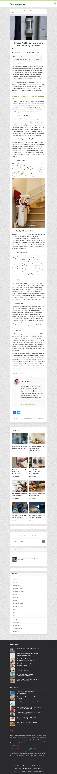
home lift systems (29, 88)
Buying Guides (16, 585)
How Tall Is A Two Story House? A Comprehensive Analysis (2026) (25, 674)
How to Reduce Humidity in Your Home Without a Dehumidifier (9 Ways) (27, 659)
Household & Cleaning (18, 606)
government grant (29, 121)
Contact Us (31, 765)
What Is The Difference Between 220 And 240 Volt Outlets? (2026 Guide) (28, 669)
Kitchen (15, 613)
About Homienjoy (24, 765)
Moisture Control (17, 616)
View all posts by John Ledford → (28, 404)
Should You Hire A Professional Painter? (27, 702)
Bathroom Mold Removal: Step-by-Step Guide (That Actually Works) (27, 654)
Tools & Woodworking (18, 628)
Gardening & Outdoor (18, 603)
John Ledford (17, 52)
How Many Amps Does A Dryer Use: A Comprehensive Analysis (26, 718)
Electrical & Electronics (18, 591)
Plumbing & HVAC (17, 622)
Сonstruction (16, 631)
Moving (15, 619)
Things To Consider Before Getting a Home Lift (26, 59)
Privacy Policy (17, 765)
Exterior (15, 594)
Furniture (15, 597)
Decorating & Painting (18, 588)
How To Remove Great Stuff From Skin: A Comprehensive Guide (27, 723)
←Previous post (21, 535)
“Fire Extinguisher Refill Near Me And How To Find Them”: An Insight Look (29, 707)
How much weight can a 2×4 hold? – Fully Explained (28, 697)
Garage (15, 600)
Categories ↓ (41, 418)
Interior (15, 609)
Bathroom (15, 579)
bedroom (15, 582)
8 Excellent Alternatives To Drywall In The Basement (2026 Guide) (28, 680)
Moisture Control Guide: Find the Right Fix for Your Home (28, 558)
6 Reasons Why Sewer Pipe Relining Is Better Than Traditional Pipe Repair (28, 712)
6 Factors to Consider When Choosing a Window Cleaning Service (27, 692)
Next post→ (35, 535)
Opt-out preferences (38, 765)
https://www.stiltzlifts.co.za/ (36, 106)
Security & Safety (17, 625)
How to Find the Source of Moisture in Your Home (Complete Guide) (28, 664)
